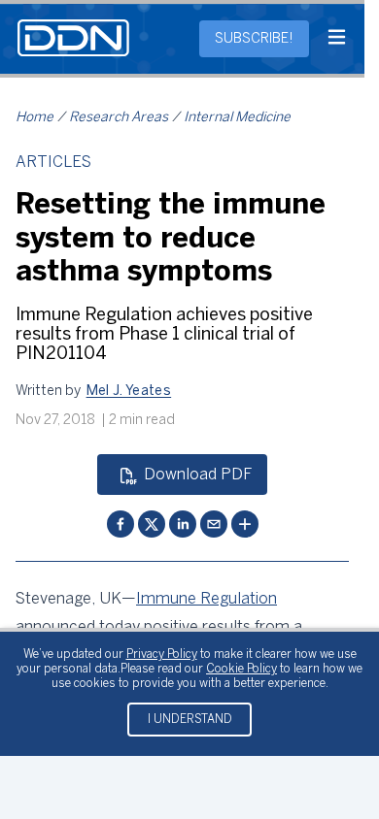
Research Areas (118, 118)
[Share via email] (213, 524)
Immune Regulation (206, 599)
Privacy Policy (161, 654)
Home (34, 118)
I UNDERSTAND (190, 719)
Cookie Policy (241, 669)
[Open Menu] (337, 38)
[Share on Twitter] (151, 524)
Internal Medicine (237, 118)
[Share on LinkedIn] (182, 524)
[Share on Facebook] (120, 524)
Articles (53, 162)
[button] (129, 392)
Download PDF (198, 475)
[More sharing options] (244, 524)
